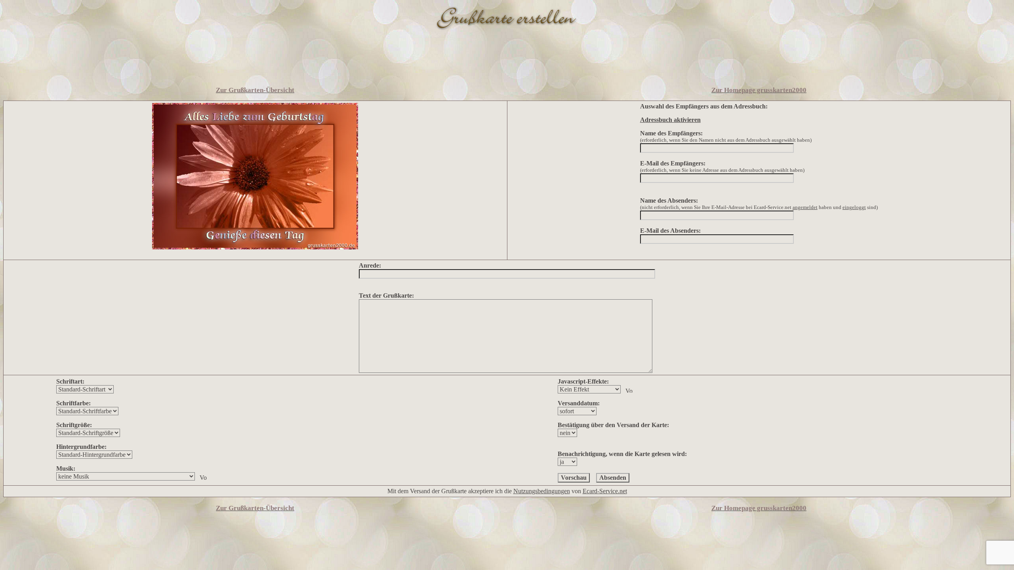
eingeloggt (854, 207)
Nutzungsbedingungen (541, 491)
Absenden (612, 477)
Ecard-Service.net (605, 491)
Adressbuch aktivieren (670, 119)
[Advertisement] (507, 60)
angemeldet (805, 207)
